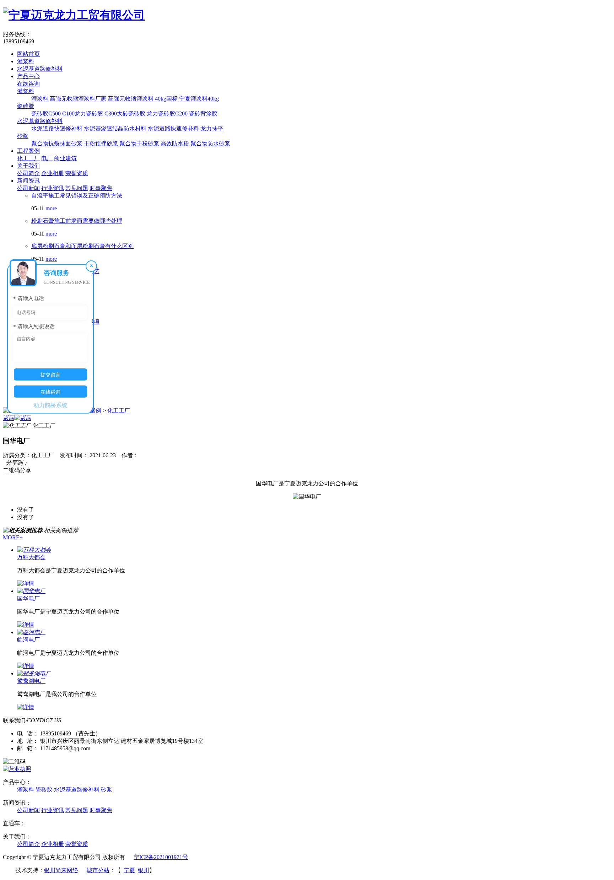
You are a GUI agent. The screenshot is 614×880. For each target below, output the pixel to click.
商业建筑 (65, 158)
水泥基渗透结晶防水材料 (115, 128)
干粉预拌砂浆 (101, 143)
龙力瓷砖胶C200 (168, 113)
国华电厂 (28, 598)
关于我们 (28, 166)
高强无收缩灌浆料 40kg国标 (143, 99)
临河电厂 (28, 640)
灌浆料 (25, 61)
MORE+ (13, 537)
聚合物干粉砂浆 (139, 143)
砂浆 (22, 136)
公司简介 (28, 173)
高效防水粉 (175, 143)
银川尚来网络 (61, 870)
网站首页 (28, 54)
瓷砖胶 (25, 106)
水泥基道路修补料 (40, 69)
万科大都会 (31, 557)
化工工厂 (28, 158)
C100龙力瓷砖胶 (82, 113)
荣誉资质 (76, 173)
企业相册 (52, 173)
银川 (143, 870)
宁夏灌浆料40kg (199, 99)
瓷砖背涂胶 (203, 113)
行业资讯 (52, 188)
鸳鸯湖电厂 (31, 681)
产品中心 (28, 76)
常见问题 (76, 188)
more (51, 208)
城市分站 (98, 870)
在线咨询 (28, 84)
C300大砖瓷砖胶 (124, 113)
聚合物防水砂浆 (210, 143)
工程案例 (28, 151)
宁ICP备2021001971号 (161, 857)
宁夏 (129, 870)
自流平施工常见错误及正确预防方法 (76, 196)
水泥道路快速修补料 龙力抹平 (185, 128)
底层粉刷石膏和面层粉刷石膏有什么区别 (82, 246)
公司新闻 (28, 188)
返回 (8, 418)
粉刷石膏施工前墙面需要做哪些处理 (76, 221)
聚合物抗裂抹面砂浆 (56, 143)
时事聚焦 (101, 188)
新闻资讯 (28, 181)
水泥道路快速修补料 (56, 128)
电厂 (47, 158)
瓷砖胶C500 (46, 113)
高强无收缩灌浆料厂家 (78, 99)
